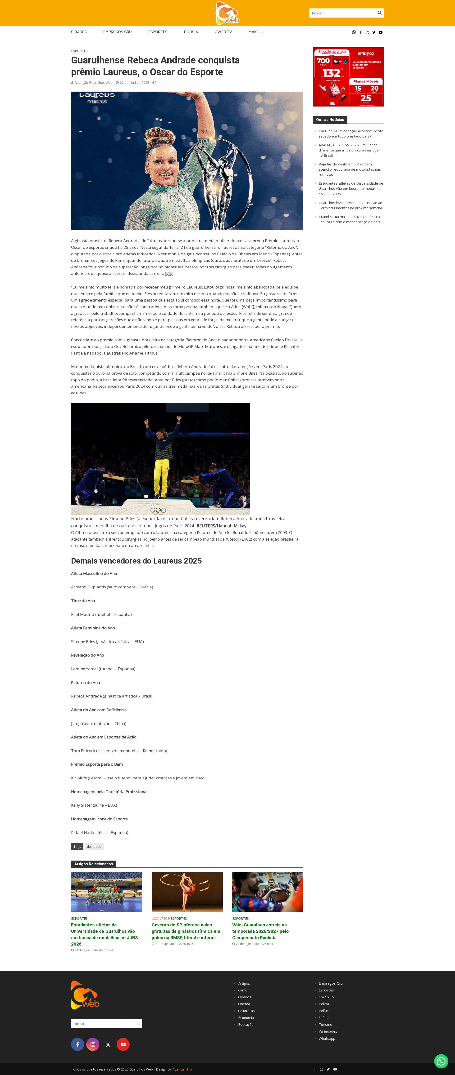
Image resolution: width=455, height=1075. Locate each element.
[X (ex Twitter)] (107, 1044)
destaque (94, 846)
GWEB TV (223, 32)
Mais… (254, 32)
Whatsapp (327, 1038)
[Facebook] (77, 1044)
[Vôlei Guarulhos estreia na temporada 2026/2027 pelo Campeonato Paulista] (267, 891)
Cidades (79, 32)
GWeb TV (326, 997)
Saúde (324, 1017)
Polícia (191, 32)
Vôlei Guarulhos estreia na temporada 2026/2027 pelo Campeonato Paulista (260, 931)
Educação (246, 1024)
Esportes (158, 32)
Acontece (160, 918)
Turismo (325, 1024)
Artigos (244, 983)
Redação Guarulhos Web (94, 82)
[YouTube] (123, 1044)
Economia (246, 1017)
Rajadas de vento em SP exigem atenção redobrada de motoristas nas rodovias (350, 169)
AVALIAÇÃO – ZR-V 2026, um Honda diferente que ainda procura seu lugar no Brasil (349, 150)
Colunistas (246, 1010)
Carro (242, 990)
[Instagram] (92, 1044)
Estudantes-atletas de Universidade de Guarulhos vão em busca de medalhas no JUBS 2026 (104, 934)
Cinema (244, 1003)
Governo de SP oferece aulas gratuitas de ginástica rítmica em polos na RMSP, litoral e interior (186, 931)
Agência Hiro (182, 1069)
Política (324, 1010)
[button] (441, 1061)
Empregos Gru (117, 32)
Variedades (328, 1031)
